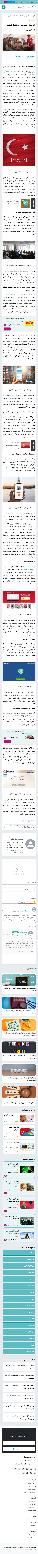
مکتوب (33, 16)
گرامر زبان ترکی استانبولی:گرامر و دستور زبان (12, 445)
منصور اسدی (17, 935)
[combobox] (15, 7)
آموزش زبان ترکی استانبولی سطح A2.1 (15, 319)
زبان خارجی (28, 16)
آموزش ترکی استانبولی (17, 294)
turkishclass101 (29, 569)
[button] (29, 7)
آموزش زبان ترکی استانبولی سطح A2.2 (15, 732)
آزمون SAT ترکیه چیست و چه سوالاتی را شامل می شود (11, 203)
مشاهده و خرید (7, 329)
